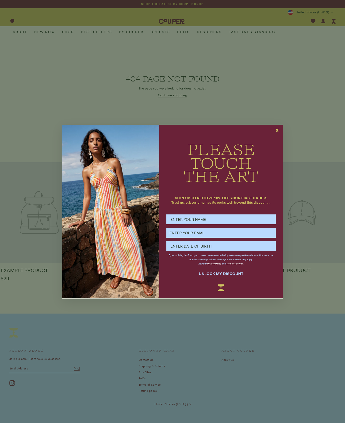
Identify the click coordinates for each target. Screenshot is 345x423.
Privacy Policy (214, 263)
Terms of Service (234, 263)
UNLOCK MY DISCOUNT (221, 273)
